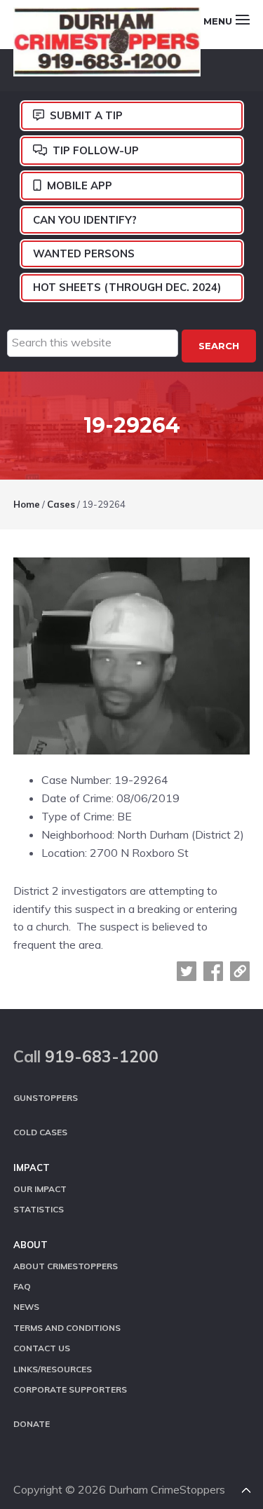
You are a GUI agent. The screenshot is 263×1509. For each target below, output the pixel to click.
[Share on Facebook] (213, 971)
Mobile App (79, 185)
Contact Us (41, 1348)
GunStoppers (45, 1097)
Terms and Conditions (67, 1327)
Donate (31, 1424)
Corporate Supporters (70, 1389)
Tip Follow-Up (96, 150)
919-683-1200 (102, 1056)
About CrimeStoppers (65, 1266)
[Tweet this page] (186, 971)
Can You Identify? (85, 219)
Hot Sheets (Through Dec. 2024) (127, 287)
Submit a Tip (86, 115)
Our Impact (40, 1189)
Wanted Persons (84, 253)
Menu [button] (217, 21)
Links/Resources (52, 1369)
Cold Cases (40, 1132)
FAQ (22, 1286)
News (26, 1306)
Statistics (38, 1209)
